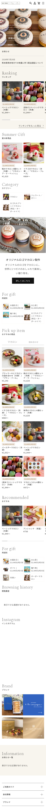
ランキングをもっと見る (30, 125)
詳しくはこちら (23, 280)
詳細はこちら (14, 38)
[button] (31, 3)
